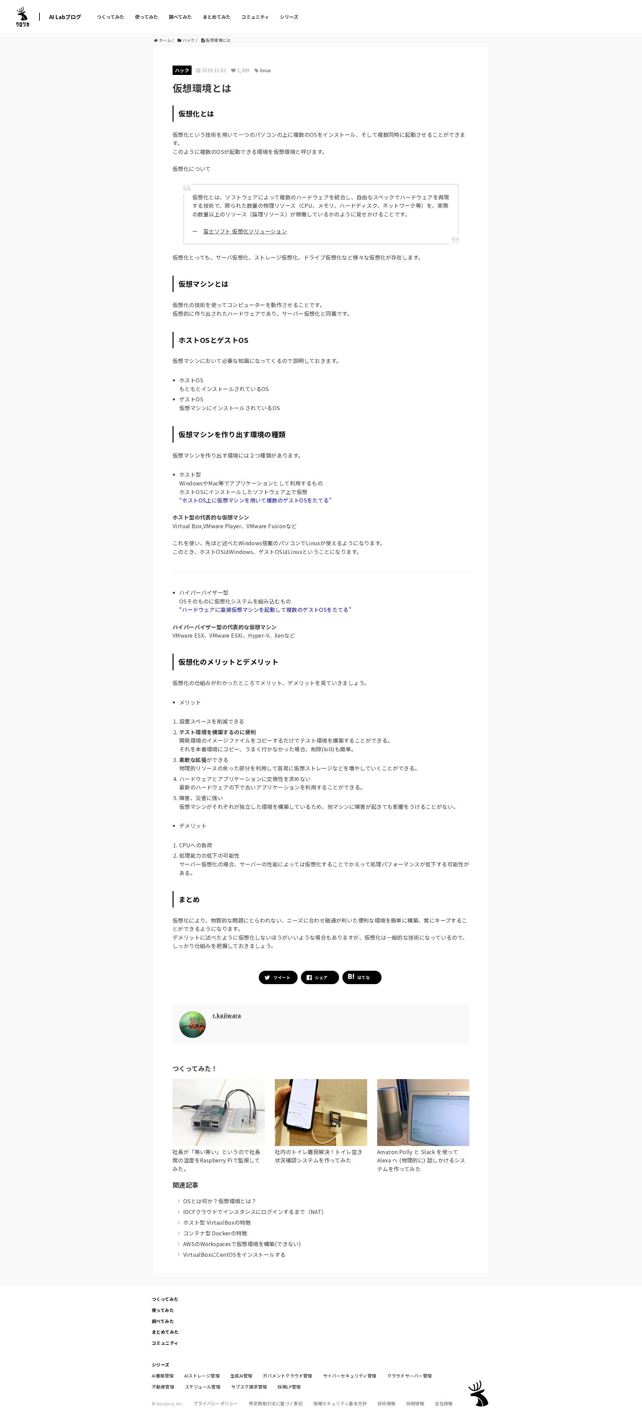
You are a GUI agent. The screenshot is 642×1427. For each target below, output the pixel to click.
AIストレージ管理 (202, 1375)
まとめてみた (217, 16)
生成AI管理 (241, 1375)
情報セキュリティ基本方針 (340, 1403)
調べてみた (180, 16)
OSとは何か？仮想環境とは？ (220, 1201)
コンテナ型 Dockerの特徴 (215, 1233)
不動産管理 (163, 1387)
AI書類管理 (163, 1375)
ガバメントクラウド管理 (287, 1375)
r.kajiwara (227, 1015)
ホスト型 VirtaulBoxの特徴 (217, 1222)
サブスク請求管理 (249, 1387)
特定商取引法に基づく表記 (276, 1403)
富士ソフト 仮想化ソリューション (245, 231)
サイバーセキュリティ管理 (350, 1375)
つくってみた (110, 16)
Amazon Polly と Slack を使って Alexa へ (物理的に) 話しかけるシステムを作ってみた (421, 1160)
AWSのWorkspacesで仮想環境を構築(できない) (242, 1244)
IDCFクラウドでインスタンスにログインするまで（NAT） (255, 1212)
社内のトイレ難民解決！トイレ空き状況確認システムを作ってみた (318, 1156)
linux (265, 70)
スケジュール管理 (202, 1387)
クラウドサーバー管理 (409, 1375)
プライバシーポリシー (215, 1403)
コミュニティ (255, 16)
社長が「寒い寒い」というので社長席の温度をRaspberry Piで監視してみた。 (216, 1160)
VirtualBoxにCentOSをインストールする (234, 1254)
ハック (182, 70)
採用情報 (415, 1403)
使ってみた (146, 16)
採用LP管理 (289, 1387)
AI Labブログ (65, 17)
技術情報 (387, 1403)
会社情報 (444, 1403)
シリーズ (289, 16)
